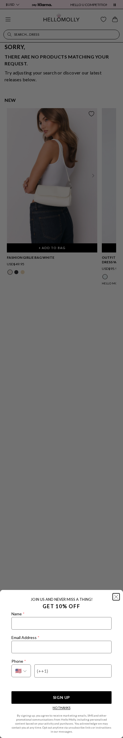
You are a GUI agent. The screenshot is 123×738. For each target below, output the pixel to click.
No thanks (61, 707)
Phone (18, 661)
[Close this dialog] (116, 596)
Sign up (61, 697)
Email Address (25, 637)
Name (17, 613)
